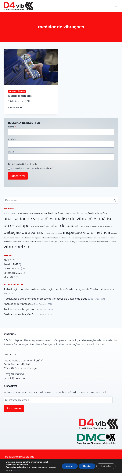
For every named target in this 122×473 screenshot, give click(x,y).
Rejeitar (87, 466)
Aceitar (69, 466)
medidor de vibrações (22, 238)
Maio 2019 (9, 277)
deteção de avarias (23, 232)
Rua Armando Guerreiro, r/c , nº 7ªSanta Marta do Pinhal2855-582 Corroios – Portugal (23, 364)
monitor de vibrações (109, 238)
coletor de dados (61, 225)
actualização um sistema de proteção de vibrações (76, 213)
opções (16, 470)
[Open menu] (115, 6)
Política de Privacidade (22, 164)
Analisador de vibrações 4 (19, 309)
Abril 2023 (9, 260)
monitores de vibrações (13, 242)
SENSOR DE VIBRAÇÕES (69, 242)
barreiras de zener (37, 226)
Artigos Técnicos (17, 91)
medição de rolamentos (41, 238)
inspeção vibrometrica (86, 232)
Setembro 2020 (13, 272)
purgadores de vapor (50, 242)
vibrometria (16, 246)
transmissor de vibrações (106, 242)
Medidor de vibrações (20, 95)
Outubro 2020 (12, 268)
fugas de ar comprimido (52, 233)
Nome (12, 127)
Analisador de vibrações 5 (18, 314)
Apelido (12, 139)
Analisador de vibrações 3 (18, 304)
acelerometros (39, 213)
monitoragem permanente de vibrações (84, 238)
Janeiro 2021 (11, 264)
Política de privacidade (19, 456)
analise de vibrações (75, 218)
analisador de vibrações (28, 218)
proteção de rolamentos (31, 242)
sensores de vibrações (87, 242)
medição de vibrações (59, 238)
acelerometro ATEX (25, 213)
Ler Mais (15, 107)
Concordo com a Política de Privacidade (32, 168)
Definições (106, 466)
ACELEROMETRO (10, 213)
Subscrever (17, 176)
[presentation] (31, 67)
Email (11, 152)
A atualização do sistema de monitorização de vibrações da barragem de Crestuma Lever (56, 289)
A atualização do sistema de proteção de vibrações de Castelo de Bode (45, 298)
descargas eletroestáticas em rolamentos (96, 226)
